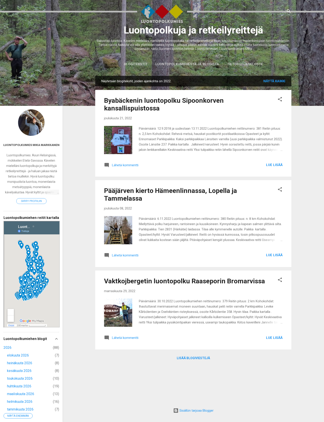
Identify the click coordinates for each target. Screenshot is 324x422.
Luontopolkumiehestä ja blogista (187, 64)
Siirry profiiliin (31, 201)
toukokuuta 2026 (20, 378)
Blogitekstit (135, 64)
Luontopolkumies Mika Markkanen (31, 145)
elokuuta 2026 (18, 355)
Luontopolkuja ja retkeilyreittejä (193, 30)
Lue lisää (274, 165)
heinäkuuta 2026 (19, 363)
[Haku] (288, 12)
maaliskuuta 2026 (20, 394)
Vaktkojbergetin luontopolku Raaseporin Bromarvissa (184, 281)
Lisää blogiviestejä (193, 358)
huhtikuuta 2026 (19, 386)
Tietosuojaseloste (245, 64)
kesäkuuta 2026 (19, 371)
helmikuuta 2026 (19, 402)
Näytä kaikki (274, 81)
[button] (280, 100)
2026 (7, 347)
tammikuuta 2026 (20, 409)
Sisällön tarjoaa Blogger (196, 411)
